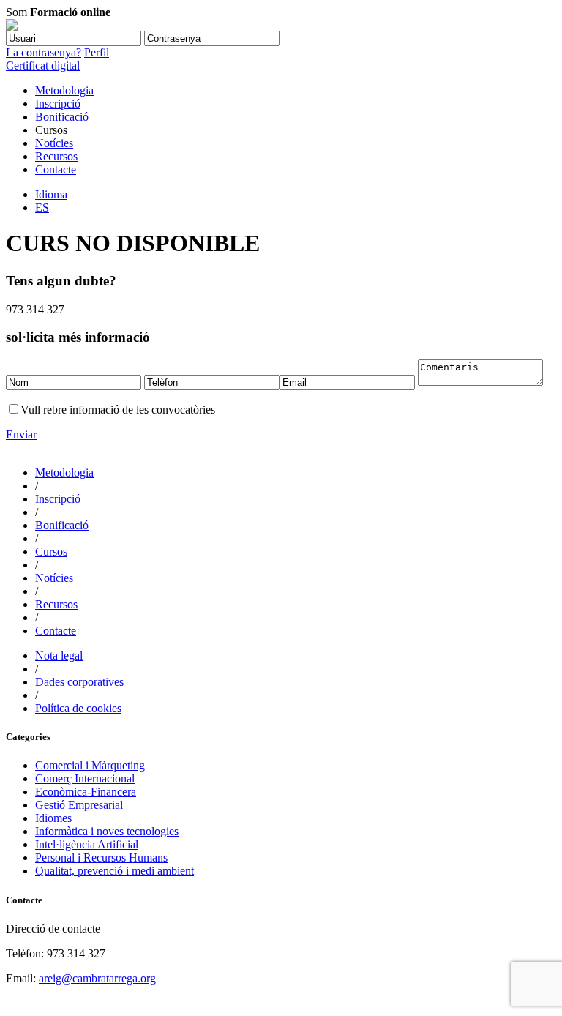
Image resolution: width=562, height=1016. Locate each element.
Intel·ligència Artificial (86, 844)
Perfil (96, 52)
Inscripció (57, 103)
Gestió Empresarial (79, 805)
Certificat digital (43, 65)
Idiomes (53, 818)
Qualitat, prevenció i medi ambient (114, 870)
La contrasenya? (43, 52)
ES (42, 207)
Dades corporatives (79, 682)
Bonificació (62, 117)
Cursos (51, 551)
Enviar (21, 434)
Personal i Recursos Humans (101, 857)
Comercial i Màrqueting (90, 765)
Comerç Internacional (85, 778)
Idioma (51, 194)
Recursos (56, 156)
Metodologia (64, 90)
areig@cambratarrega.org (97, 978)
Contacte (55, 169)
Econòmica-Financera (85, 791)
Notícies (54, 143)
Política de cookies (78, 708)
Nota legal (59, 655)
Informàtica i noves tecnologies (107, 831)
